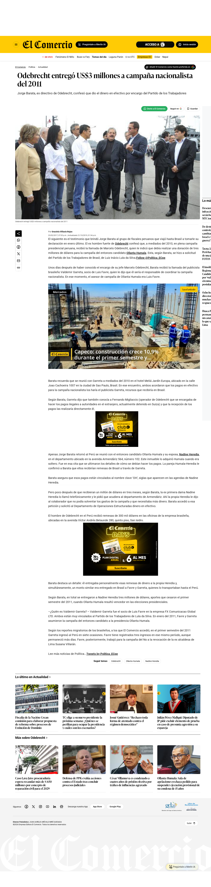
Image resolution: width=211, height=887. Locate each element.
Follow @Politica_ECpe (150, 257)
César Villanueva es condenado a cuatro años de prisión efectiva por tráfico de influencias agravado (131, 781)
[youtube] (47, 806)
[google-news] (61, 806)
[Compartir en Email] (18, 260)
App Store (97, 806)
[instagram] (40, 806)
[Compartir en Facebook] (18, 247)
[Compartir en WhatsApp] (18, 240)
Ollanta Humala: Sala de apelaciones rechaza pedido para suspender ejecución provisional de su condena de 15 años (178, 783)
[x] (33, 806)
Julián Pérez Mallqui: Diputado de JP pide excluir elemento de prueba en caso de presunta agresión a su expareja (178, 722)
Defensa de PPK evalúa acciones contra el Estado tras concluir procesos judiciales (82, 781)
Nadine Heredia (189, 454)
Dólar (157, 57)
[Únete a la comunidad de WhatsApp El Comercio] (154, 108)
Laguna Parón (116, 57)
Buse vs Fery (83, 57)
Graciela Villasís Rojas (62, 231)
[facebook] (26, 806)
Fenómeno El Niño (65, 57)
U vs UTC (130, 57)
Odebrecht (121, 243)
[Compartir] (18, 233)
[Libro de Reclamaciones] (191, 806)
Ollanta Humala (136, 253)
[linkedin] (54, 806)
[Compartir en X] (18, 253)
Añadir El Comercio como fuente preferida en (169, 67)
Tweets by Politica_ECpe (102, 654)
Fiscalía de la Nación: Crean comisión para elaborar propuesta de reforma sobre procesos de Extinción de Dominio (36, 722)
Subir (189, 823)
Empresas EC (144, 57)
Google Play (115, 806)
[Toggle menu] (16, 44)
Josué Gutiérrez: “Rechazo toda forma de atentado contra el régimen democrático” (129, 721)
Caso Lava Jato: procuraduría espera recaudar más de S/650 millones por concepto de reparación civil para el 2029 (33, 783)
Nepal (165, 57)
